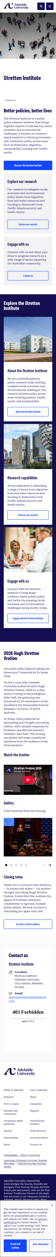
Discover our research (28, 515)
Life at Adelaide (38, 1090)
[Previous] (44, 865)
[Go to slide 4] (21, 865)
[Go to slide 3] (16, 865)
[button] (52, 1205)
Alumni (8, 1131)
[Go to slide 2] (11, 865)
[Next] (49, 865)
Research (9, 1097)
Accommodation (39, 1137)
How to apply (11, 1104)
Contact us (28, 275)
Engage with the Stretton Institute (28, 618)
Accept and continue (15, 1245)
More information (41, 1244)
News (7, 1144)
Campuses (35, 1104)
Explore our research (28, 224)
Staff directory (38, 1131)
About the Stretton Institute (28, 411)
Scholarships (11, 1137)
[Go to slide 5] (26, 865)
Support (34, 1110)
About (33, 1097)
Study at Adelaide (13, 1090)
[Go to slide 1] (6, 865)
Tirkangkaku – (22, 1155)
